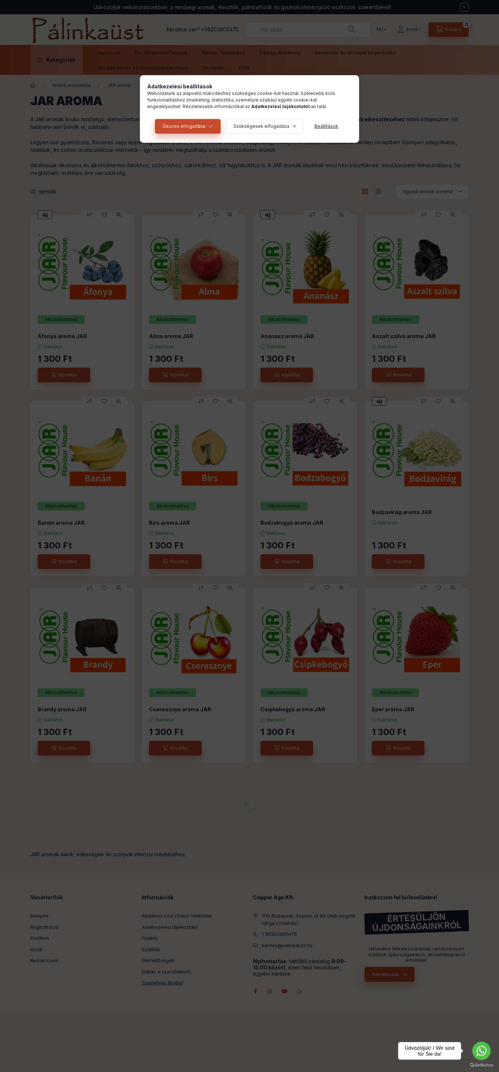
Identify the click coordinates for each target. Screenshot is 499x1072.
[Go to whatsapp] (481, 1051)
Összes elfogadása (184, 126)
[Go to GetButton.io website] (481, 1065)
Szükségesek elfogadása (261, 126)
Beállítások (326, 126)
